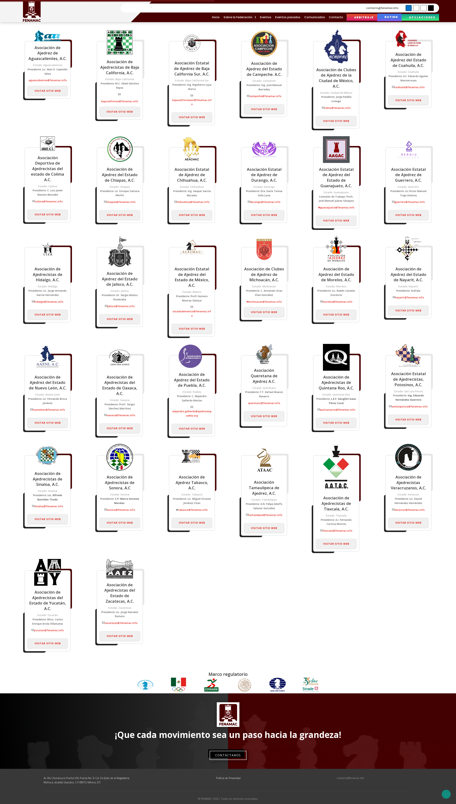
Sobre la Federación (238, 17)
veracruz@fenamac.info (410, 509)
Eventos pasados (287, 17)
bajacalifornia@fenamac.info (119, 101)
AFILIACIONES (422, 17)
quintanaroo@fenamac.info (337, 409)
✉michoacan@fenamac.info (264, 301)
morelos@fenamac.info (337, 301)
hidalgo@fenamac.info (48, 301)
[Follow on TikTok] (431, 8)
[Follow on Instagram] (424, 8)
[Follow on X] (416, 8)
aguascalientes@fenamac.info (47, 80)
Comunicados (314, 17)
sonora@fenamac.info (121, 509)
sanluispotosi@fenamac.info (410, 406)
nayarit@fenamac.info (409, 297)
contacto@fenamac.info (382, 8)
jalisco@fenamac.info (121, 306)
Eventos (265, 17)
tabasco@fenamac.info (193, 509)
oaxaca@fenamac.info (121, 415)
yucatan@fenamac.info (49, 630)
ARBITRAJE (364, 17)
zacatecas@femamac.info (121, 623)
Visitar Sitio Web (48, 90)
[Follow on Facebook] (409, 8)
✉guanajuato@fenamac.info (336, 207)
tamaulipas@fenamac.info (265, 515)
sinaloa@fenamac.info (49, 506)
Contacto (336, 17)
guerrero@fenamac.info (410, 202)
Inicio (216, 17)
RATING (391, 17)
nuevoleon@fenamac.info (49, 409)
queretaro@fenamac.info (264, 403)
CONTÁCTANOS (228, 755)
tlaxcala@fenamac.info (337, 530)
